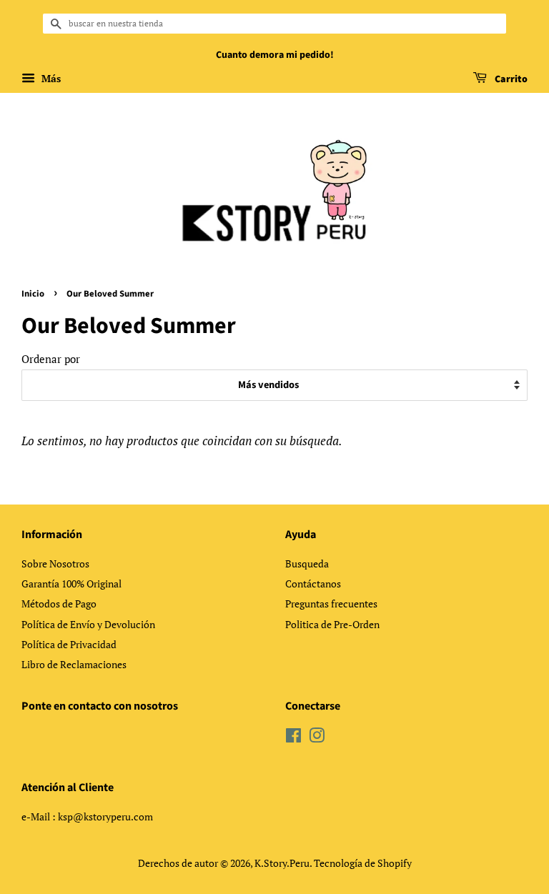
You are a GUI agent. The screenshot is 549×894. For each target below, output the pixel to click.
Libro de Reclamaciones (74, 664)
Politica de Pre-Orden (332, 624)
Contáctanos (313, 583)
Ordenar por (50, 359)
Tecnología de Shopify (363, 863)
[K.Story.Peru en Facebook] (293, 738)
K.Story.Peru (282, 863)
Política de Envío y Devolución (88, 624)
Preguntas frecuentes (331, 603)
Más (50, 78)
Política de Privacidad (69, 644)
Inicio (32, 293)
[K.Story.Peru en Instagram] (317, 738)
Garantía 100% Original (71, 583)
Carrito (510, 79)
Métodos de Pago (59, 603)
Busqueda (307, 563)
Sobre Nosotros (55, 563)
